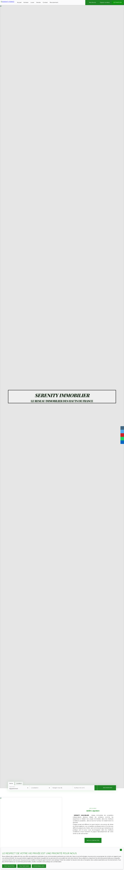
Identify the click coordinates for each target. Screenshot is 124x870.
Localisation (34, 788)
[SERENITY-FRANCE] (7, 2)
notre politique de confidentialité (51, 861)
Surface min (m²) (79, 788)
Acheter (26, 2)
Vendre (38, 2)
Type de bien (12, 786)
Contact (45, 2)
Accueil (19, 2)
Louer (32, 2)
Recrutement (54, 2)
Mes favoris (92, 2)
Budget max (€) (57, 788)
